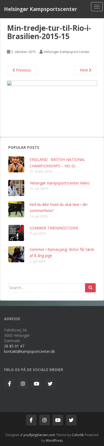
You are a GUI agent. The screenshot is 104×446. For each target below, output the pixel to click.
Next (84, 70)
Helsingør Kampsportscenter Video (60, 183)
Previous (23, 70)
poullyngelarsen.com (39, 435)
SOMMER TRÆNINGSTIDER (54, 227)
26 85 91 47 (14, 346)
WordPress (54, 440)
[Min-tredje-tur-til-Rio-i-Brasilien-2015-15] (52, 105)
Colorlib (78, 435)
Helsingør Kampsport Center (67, 51)
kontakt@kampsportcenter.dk (29, 351)
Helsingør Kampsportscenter (40, 9)
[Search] (90, 287)
